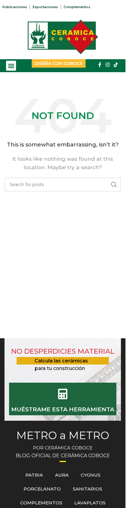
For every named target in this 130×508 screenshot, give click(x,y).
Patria (34, 475)
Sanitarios (87, 489)
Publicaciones (14, 7)
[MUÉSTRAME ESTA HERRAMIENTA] (62, 394)
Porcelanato (42, 489)
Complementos (76, 7)
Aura (62, 475)
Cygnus (90, 475)
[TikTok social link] (116, 64)
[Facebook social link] (99, 64)
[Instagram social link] (107, 64)
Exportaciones (45, 7)
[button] (11, 66)
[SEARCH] (114, 184)
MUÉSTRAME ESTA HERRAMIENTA (62, 409)
